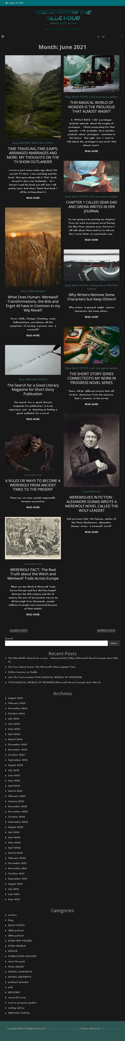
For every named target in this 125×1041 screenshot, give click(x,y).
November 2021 (17, 868)
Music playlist (16, 967)
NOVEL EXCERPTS (19, 977)
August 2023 (15, 765)
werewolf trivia (91, 492)
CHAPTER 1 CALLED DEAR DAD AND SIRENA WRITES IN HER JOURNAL (91, 206)
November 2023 (17, 750)
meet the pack (16, 961)
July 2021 (13, 889)
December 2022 (17, 806)
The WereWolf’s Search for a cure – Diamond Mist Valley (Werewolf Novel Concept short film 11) (63, 660)
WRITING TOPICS (42, 143)
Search (9, 638)
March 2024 (15, 739)
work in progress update (103, 97)
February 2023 (16, 796)
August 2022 (15, 827)
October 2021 (16, 873)
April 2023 (14, 786)
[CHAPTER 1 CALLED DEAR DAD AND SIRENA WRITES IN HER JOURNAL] (91, 176)
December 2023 (17, 744)
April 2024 (14, 734)
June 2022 (14, 837)
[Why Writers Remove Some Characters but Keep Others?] (91, 265)
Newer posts (106, 630)
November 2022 (18, 812)
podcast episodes (18, 982)
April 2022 (14, 848)
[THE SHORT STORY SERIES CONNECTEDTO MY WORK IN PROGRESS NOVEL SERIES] (91, 345)
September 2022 (18, 822)
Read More (33, 198)
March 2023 (15, 791)
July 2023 (13, 770)
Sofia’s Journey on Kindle (22, 672)
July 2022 (14, 832)
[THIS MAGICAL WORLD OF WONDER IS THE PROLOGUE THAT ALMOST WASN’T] (91, 73)
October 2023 (16, 755)
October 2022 (16, 817)
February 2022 (17, 858)
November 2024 (17, 708)
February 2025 (16, 703)
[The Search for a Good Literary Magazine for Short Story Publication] (33, 360)
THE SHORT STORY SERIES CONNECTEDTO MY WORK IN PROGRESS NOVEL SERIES (91, 378)
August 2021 (15, 884)
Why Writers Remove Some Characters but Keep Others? (91, 297)
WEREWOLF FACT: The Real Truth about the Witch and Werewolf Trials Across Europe (33, 574)
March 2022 (15, 853)
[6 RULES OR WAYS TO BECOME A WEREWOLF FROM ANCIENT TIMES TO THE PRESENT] (33, 449)
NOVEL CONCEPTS (20, 972)
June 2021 (14, 894)
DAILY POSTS (80, 97)
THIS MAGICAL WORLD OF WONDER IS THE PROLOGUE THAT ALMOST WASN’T (91, 107)
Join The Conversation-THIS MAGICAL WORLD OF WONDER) (45, 677)
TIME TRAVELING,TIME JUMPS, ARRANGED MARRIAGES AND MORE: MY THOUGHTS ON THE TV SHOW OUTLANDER (33, 155)
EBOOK (13, 951)
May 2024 (14, 729)
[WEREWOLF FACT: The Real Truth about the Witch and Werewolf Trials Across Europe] (33, 538)
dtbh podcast (16, 930)
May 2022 (14, 843)
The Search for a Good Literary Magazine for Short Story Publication (33, 389)
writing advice (97, 285)
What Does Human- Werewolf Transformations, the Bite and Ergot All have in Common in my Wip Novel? (33, 303)
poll (10, 987)
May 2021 (14, 899)
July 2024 (13, 719)
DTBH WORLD (36, 291)
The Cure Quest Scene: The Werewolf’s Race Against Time (41, 667)
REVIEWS (25, 143)
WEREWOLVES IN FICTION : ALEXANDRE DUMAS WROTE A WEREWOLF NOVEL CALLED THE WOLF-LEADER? (91, 504)
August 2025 (15, 698)
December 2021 (17, 863)
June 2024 (14, 724)
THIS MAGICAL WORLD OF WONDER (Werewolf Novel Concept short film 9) (54, 682)
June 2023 (14, 775)
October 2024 (16, 713)
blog (15, 143)
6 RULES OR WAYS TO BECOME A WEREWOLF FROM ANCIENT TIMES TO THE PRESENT (32, 485)
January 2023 (16, 801)
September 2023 (18, 760)
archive (12, 915)
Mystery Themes (109, 1029)
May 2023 (14, 781)
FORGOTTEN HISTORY (22, 956)
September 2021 (17, 879)
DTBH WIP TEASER (20, 941)
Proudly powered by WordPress (63, 1029)
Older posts (19, 630)
